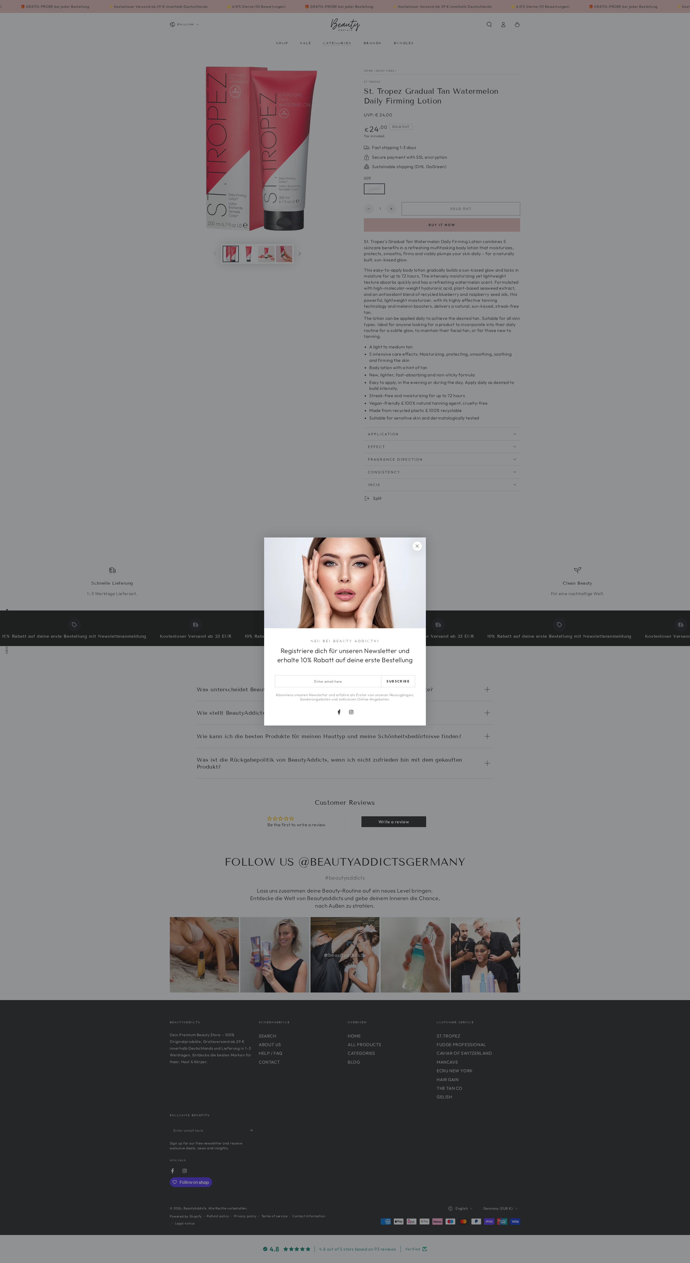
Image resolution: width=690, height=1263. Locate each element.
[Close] (417, 546)
